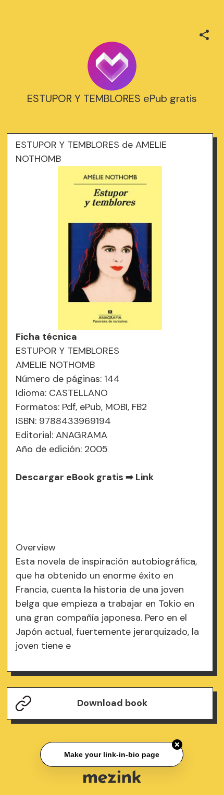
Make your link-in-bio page (112, 753)
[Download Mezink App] (112, 776)
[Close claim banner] (177, 744)
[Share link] (204, 33)
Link (144, 477)
